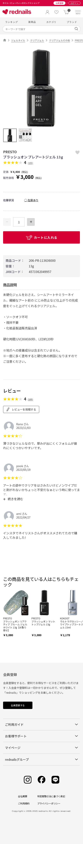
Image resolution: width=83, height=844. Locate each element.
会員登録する (18, 705)
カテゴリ (51, 21)
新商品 (32, 21)
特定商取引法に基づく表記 (51, 796)
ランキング (11, 21)
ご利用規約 (24, 803)
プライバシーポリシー (48, 803)
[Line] (55, 780)
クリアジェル (37, 40)
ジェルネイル (18, 40)
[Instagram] (27, 780)
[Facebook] (41, 780)
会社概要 (22, 796)
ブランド (72, 21)
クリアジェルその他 (59, 40)
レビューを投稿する (24, 409)
